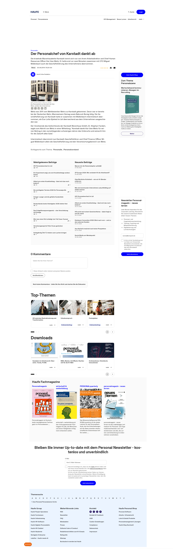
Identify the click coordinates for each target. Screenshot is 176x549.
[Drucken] (110, 67)
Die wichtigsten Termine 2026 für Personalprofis (49, 190)
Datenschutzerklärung (96, 468)
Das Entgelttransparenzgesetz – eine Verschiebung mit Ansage (50, 211)
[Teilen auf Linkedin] (45, 108)
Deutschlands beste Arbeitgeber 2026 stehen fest (50, 204)
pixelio (49, 102)
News (33, 67)
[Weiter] (112, 332)
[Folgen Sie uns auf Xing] (94, 512)
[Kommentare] (114, 67)
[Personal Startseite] (35, 12)
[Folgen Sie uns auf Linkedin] (90, 512)
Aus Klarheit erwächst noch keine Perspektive (90, 229)
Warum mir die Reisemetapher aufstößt (88, 166)
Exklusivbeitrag (66, 325)
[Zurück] (107, 332)
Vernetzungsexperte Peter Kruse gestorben (48, 226)
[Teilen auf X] (35, 108)
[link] (34, 19)
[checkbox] (32, 271)
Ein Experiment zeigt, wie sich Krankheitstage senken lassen (51, 173)
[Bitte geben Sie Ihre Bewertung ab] (107, 68)
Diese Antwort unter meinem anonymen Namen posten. (52, 271)
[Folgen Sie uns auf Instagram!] (97, 512)
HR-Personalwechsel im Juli (42, 166)
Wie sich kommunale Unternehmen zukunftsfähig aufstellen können (93, 189)
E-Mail (67, 458)
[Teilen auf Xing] (42, 108)
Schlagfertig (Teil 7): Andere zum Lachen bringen (49, 233)
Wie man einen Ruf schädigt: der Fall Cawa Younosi (50, 219)
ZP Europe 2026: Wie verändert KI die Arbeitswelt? (92, 173)
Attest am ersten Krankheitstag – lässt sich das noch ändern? (51, 182)
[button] (140, 12)
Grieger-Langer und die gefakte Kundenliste (48, 197)
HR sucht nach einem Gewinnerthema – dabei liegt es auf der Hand (93, 212)
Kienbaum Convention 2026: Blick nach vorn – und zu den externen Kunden (93, 221)
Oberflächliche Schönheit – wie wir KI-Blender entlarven (90, 180)
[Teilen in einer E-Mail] (32, 108)
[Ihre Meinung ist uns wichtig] (28, 544)
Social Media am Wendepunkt (85, 235)
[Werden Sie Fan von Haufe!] (100, 512)
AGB (92, 467)
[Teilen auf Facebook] (38, 108)
